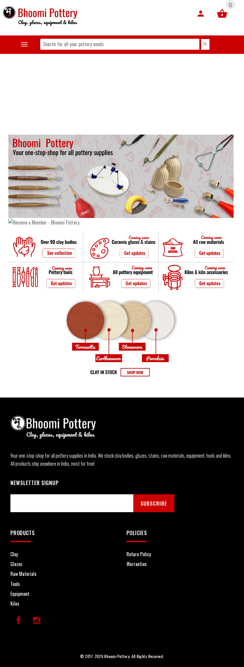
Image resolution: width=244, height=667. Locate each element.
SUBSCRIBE (153, 503)
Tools (15, 583)
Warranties (136, 564)
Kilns (14, 603)
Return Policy (138, 554)
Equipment (19, 593)
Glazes (16, 564)
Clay (14, 554)
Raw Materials (23, 573)
